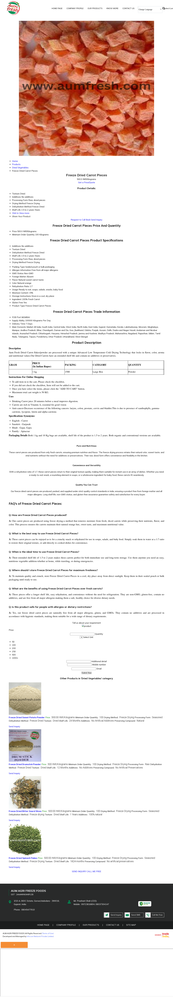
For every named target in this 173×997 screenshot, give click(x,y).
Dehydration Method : (26, 721)
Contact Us (128, 8)
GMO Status (18, 273)
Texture (15, 249)
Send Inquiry (96, 219)
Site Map (131, 925)
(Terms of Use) (48, 933)
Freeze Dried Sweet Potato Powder (27, 717)
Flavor (15, 280)
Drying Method (19, 262)
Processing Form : (148, 717)
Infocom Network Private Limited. (40, 936)
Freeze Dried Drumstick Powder (25, 764)
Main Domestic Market (22, 327)
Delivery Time (18, 323)
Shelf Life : (69, 721)
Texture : (51, 721)
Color (14, 283)
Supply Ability (18, 320)
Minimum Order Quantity (23, 234)
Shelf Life (16, 256)
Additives (16, 246)
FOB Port (16, 317)
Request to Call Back (80, 219)
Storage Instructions (21, 296)
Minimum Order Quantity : (89, 717)
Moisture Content (20, 293)
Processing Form (20, 259)
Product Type (18, 306)
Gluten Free (17, 302)
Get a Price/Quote (86, 182)
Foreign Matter (19, 276)
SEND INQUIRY (79, 871)
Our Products (95, 8)
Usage (15, 289)
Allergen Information (21, 270)
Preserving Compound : (129, 721)
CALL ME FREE (94, 871)
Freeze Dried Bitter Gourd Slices (25, 811)
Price (14, 231)
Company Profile (75, 8)
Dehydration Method (21, 252)
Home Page (57, 8)
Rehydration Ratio (20, 286)
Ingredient (16, 299)
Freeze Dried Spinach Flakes (23, 858)
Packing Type (18, 267)
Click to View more (20, 213)
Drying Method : (119, 717)
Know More (112, 8)
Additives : (97, 721)
